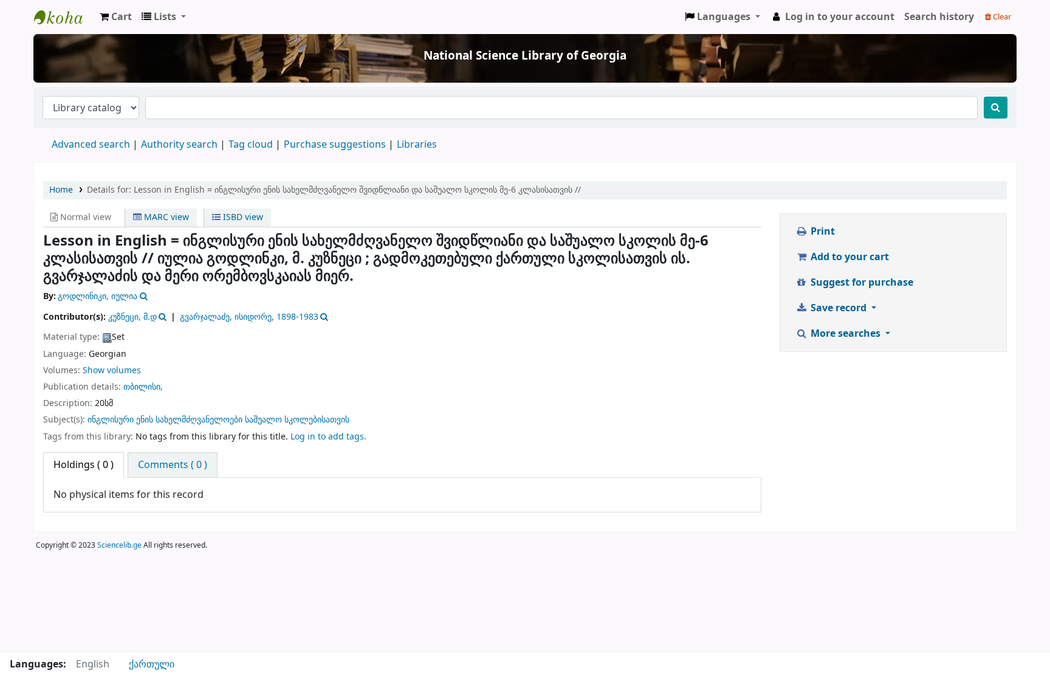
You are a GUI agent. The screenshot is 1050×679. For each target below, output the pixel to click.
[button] (116, 17)
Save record (838, 308)
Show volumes (112, 370)
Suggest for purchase (860, 282)
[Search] (995, 108)
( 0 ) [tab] (83, 465)
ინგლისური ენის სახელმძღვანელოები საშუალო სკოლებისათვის (218, 419)
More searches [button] (845, 333)
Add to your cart (848, 257)
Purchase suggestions (335, 144)
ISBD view (242, 217)
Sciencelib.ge (119, 545)
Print (821, 231)
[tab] (173, 465)
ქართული (151, 664)
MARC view (165, 217)
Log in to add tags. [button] (328, 436)
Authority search (179, 144)
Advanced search (91, 144)
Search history (939, 17)
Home (61, 190)
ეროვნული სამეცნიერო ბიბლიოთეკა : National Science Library (64, 17)
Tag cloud (250, 144)
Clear (1001, 16)
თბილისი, (143, 387)
